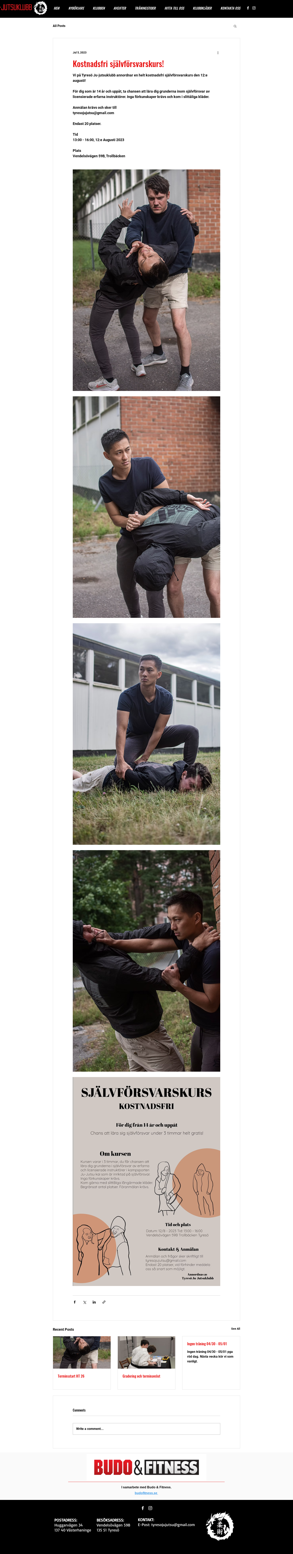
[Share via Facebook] (75, 1302)
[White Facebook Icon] (248, 8)
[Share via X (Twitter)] (84, 1302)
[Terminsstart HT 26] (82, 1352)
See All (235, 1328)
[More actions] (217, 52)
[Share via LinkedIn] (94, 1302)
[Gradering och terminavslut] (146, 1352)
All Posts (59, 26)
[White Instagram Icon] (254, 8)
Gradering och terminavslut (141, 1376)
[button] (235, 26)
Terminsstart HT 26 (71, 1376)
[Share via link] (104, 1302)
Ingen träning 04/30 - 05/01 (207, 1343)
